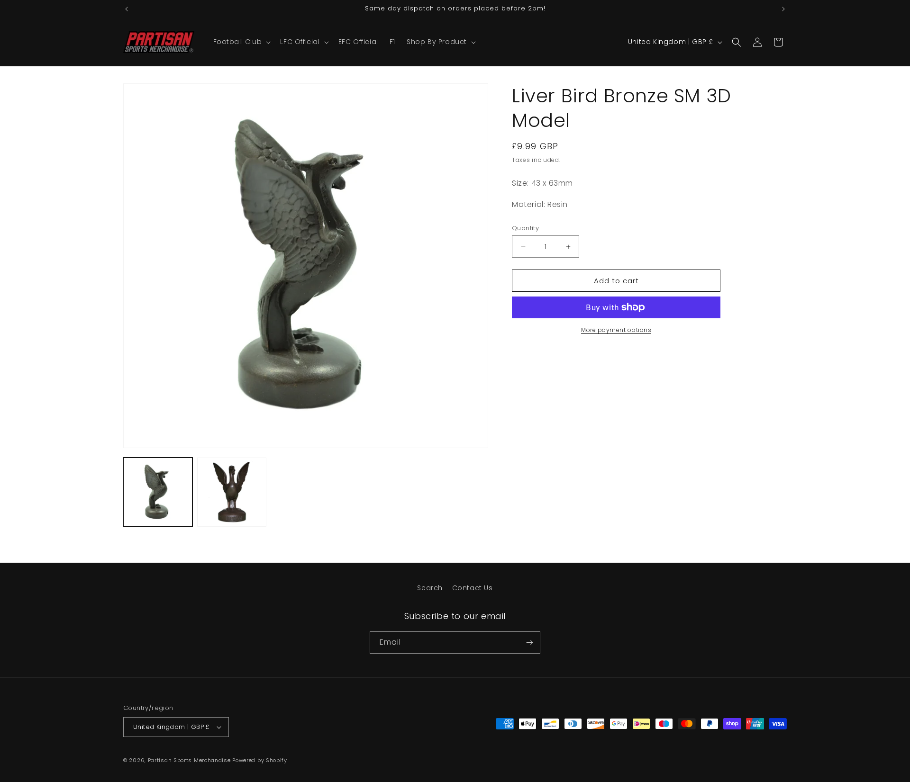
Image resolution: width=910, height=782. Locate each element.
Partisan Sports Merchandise (189, 760)
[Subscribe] (529, 642)
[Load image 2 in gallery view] (231, 492)
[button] (241, 42)
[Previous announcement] (126, 9)
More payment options (616, 330)
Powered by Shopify (259, 760)
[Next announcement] (783, 9)
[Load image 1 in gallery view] (157, 492)
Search (430, 588)
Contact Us (472, 588)
